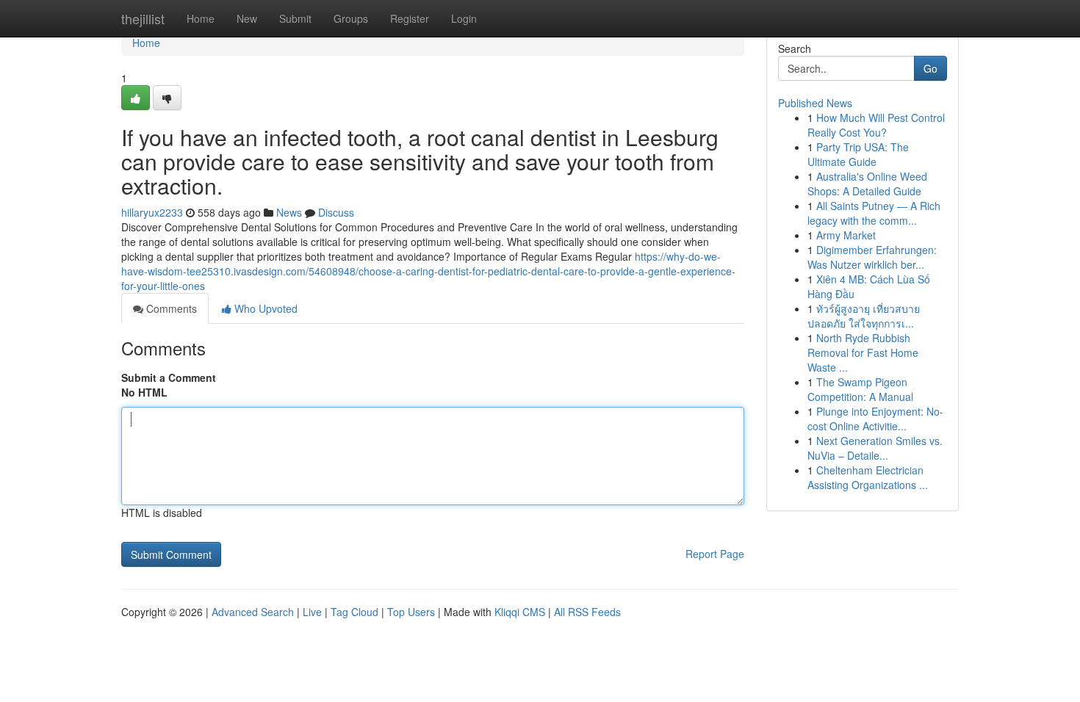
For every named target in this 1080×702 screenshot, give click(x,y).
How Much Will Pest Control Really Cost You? (876, 125)
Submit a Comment (168, 377)
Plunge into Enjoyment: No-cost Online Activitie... (875, 418)
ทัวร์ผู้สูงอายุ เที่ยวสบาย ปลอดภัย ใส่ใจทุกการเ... (863, 315)
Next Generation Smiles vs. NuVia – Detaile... (875, 448)
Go (930, 68)
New (247, 18)
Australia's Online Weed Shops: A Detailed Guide (867, 183)
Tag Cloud (354, 611)
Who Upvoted (264, 308)
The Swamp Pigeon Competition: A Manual (860, 389)
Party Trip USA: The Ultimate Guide (858, 154)
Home (201, 18)
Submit (295, 18)
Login (464, 18)
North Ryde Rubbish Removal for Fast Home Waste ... (862, 352)
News (289, 212)
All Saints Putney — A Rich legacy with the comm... (873, 213)
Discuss (336, 212)
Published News (815, 102)
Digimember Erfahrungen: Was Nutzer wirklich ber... (872, 257)
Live (312, 611)
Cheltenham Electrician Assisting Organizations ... (867, 477)
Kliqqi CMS (519, 611)
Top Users (411, 611)
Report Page (714, 553)
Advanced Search (253, 611)
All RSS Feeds (587, 611)
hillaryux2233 (152, 212)
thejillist (143, 18)
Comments (170, 308)
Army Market (846, 235)
